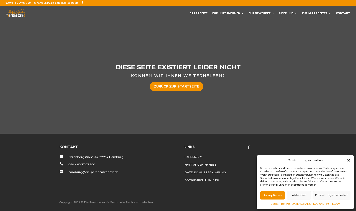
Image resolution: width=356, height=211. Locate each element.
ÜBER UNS (286, 13)
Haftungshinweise (200, 164)
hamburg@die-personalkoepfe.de (93, 172)
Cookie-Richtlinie (280, 203)
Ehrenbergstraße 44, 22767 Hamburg (95, 157)
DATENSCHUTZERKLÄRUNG (308, 203)
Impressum (193, 157)
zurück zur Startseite (176, 86)
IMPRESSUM (333, 203)
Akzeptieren (273, 195)
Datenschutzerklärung (205, 172)
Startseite (198, 13)
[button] (348, 160)
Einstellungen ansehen (331, 195)
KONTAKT (343, 13)
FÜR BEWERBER (260, 13)
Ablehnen (299, 195)
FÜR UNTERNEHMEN (226, 13)
